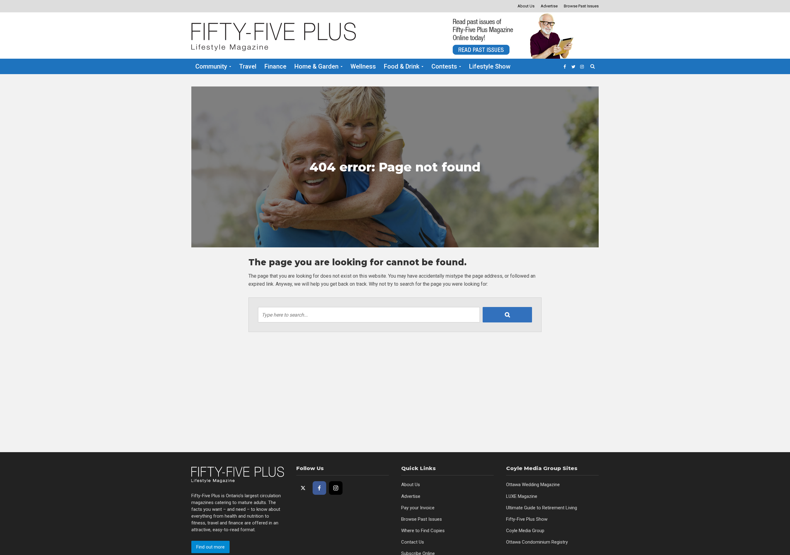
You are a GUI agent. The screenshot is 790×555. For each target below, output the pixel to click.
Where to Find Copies (423, 530)
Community (211, 66)
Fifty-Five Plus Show (526, 519)
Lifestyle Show (489, 66)
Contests (444, 66)
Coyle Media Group (525, 530)
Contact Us (412, 542)
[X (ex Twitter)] (303, 488)
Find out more (210, 547)
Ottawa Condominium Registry (537, 542)
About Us (526, 6)
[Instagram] (336, 488)
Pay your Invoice (417, 508)
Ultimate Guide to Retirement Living (541, 508)
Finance (275, 66)
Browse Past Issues (581, 6)
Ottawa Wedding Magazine (533, 484)
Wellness (363, 66)
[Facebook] (319, 488)
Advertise (549, 6)
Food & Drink (401, 66)
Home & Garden (316, 66)
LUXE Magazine (521, 496)
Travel (247, 66)
